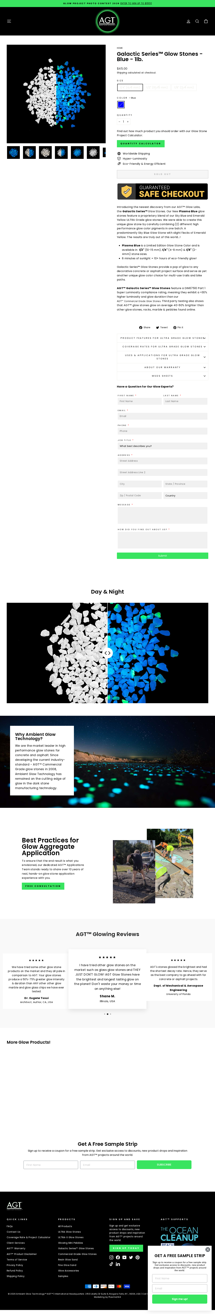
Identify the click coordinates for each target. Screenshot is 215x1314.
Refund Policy (15, 1270)
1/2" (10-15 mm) (157, 87)
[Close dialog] (207, 1249)
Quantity (125, 115)
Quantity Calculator (140, 143)
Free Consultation (43, 886)
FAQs (10, 1226)
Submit (162, 555)
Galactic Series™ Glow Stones (76, 1248)
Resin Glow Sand (68, 1259)
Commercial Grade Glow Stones (77, 1254)
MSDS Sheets (162, 375)
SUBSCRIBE (164, 1165)
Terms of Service (17, 1259)
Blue (121, 104)
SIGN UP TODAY (126, 1248)
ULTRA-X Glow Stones (71, 1237)
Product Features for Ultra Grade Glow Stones (163, 338)
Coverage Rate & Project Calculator (29, 1237)
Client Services (16, 1243)
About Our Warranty (162, 367)
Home (120, 48)
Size (120, 80)
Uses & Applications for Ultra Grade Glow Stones (162, 357)
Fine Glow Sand (67, 1265)
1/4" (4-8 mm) (130, 87)
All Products (65, 1226)
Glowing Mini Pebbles (70, 1243)
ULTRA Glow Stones (69, 1231)
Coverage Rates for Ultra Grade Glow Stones (162, 346)
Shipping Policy (16, 1276)
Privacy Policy (15, 1265)
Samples (63, 1276)
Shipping (122, 72)
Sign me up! (180, 1299)
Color (126, 97)
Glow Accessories (68, 1270)
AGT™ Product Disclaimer (22, 1254)
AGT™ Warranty (16, 1248)
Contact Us (13, 1231)
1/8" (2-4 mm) (184, 87)
